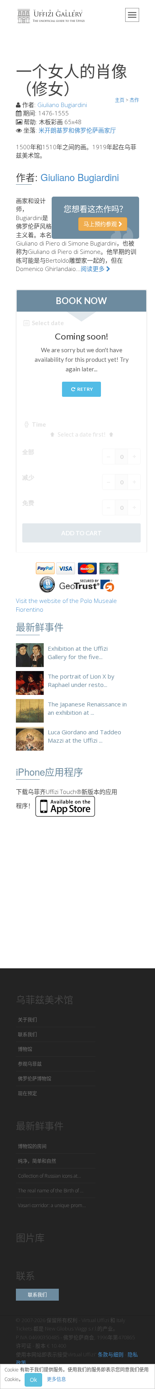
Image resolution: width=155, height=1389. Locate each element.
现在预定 (27, 1093)
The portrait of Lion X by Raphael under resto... (81, 680)
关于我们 (27, 1019)
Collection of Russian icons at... (49, 1175)
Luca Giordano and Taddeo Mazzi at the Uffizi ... (84, 736)
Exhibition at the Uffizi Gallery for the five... (78, 652)
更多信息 (56, 1379)
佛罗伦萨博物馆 (34, 1078)
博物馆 (25, 1049)
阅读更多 (93, 269)
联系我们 (27, 1034)
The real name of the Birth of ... (50, 1190)
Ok (33, 1379)
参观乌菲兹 (30, 1064)
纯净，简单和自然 (37, 1161)
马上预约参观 (100, 224)
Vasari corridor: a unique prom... (52, 1205)
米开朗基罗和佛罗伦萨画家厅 (77, 130)
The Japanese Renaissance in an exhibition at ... (87, 708)
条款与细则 (111, 1354)
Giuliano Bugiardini (62, 105)
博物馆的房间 (32, 1146)
